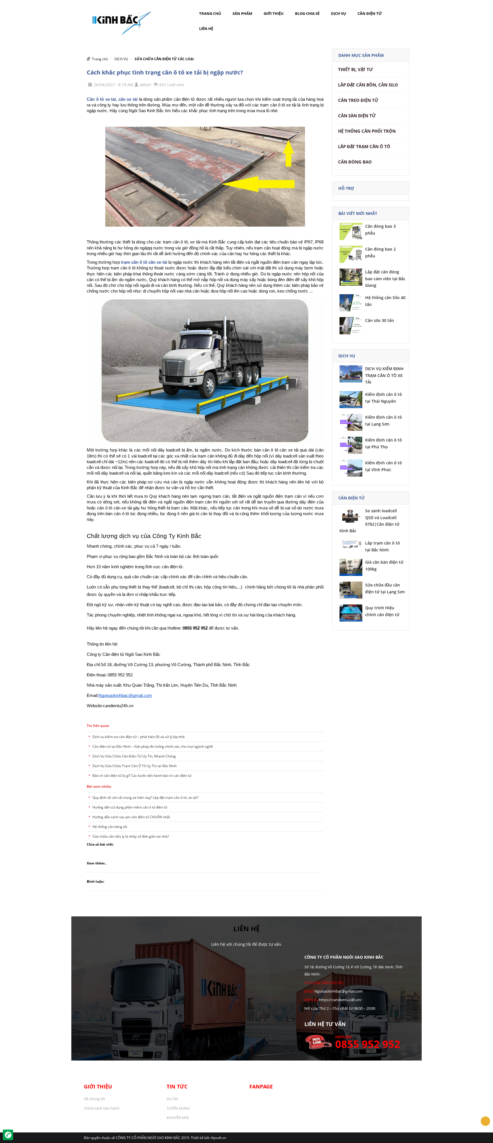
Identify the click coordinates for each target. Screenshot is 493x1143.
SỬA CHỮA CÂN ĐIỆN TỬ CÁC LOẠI (164, 59)
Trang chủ (210, 13)
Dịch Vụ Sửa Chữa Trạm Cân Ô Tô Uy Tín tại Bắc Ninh (134, 765)
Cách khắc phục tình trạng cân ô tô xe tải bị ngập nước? (165, 72)
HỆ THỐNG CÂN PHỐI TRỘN (367, 131)
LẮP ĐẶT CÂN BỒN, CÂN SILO (368, 85)
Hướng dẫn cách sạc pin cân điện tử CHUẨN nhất (131, 817)
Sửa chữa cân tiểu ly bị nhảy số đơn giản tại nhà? (130, 836)
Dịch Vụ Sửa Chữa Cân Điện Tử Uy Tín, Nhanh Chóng (134, 756)
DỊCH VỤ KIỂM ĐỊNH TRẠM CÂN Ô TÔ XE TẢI (384, 375)
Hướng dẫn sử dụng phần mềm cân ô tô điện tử (129, 807)
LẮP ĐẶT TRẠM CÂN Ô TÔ (364, 146)
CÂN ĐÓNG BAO (355, 162)
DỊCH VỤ (338, 13)
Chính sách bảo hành (102, 1108)
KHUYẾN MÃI (178, 1117)
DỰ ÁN (172, 1098)
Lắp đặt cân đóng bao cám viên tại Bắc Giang (385, 278)
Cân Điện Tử (369, 13)
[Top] (485, 1121)
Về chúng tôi (94, 1098)
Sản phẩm (242, 13)
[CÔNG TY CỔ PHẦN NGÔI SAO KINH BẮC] (119, 21)
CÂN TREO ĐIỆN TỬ (358, 100)
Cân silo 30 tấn (379, 320)
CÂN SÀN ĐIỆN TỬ (357, 115)
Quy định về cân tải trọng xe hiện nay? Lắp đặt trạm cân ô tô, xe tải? (145, 797)
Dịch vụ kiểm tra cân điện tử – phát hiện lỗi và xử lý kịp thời (138, 736)
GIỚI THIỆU (274, 13)
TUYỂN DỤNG (178, 1108)
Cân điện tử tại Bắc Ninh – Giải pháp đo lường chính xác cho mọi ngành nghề (152, 746)
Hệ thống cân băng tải (109, 826)
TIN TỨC (177, 1086)
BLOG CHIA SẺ (307, 13)
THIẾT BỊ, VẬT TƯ (355, 69)
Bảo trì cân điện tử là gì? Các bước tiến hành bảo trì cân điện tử (141, 775)
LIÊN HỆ (206, 28)
